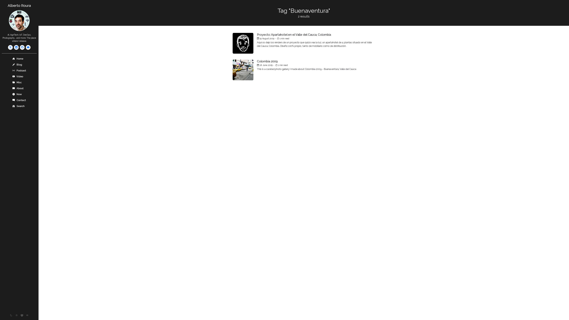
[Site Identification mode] (27, 315)
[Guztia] (28, 47)
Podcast (21, 70)
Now (19, 94)
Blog (19, 64)
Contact (21, 100)
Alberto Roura (19, 5)
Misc (18, 82)
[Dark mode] (11, 315)
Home (19, 58)
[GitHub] (22, 47)
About (20, 88)
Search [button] (20, 106)
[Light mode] (16, 315)
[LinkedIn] (16, 47)
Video (19, 76)
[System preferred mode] (22, 315)
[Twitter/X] (10, 47)
